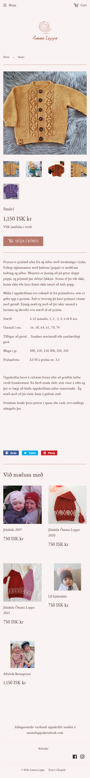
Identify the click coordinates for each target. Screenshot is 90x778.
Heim (12, 5)
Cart (83, 5)
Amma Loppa (37, 770)
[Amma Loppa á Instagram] (82, 757)
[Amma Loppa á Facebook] (75, 757)
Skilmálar (43, 749)
